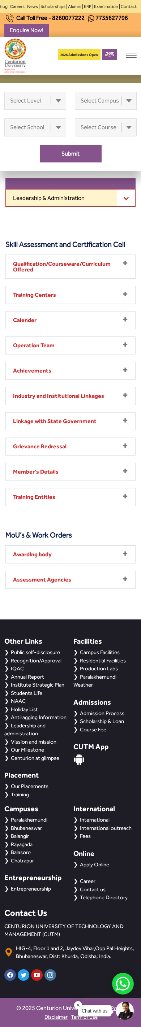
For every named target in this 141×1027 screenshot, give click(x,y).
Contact (129, 6)
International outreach (106, 828)
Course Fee (93, 729)
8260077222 (68, 17)
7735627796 (111, 17)
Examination (106, 6)
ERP (87, 6)
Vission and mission (33, 742)
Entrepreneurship (31, 888)
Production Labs (99, 668)
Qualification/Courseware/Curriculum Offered (62, 266)
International (95, 820)
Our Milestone (27, 750)
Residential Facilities (103, 660)
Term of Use (84, 1017)
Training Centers (34, 294)
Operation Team (34, 345)
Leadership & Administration (49, 198)
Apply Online (94, 864)
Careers (17, 6)
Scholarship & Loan (102, 721)
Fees (85, 836)
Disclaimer (56, 1017)
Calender (25, 320)
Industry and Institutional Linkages (58, 395)
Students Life (26, 693)
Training (20, 794)
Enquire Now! (26, 30)
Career (87, 881)
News (32, 6)
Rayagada (22, 844)
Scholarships (52, 6)
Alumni (74, 6)
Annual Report (27, 677)
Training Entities (34, 496)
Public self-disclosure (35, 652)
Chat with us (95, 1011)
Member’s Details (36, 471)
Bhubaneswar (26, 828)
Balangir (20, 836)
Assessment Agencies (42, 579)
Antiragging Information (39, 717)
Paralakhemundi (29, 820)
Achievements (32, 370)
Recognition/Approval (36, 660)
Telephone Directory (104, 897)
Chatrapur (22, 860)
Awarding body (32, 554)
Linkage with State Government (55, 421)
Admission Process (102, 713)
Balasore (21, 852)
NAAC (18, 701)
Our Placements (29, 786)
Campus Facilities (100, 652)
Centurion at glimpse (35, 758)
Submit (70, 153)
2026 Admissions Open (79, 55)
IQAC (17, 668)
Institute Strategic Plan (37, 685)
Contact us (93, 889)
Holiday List (24, 709)
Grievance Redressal (40, 446)
